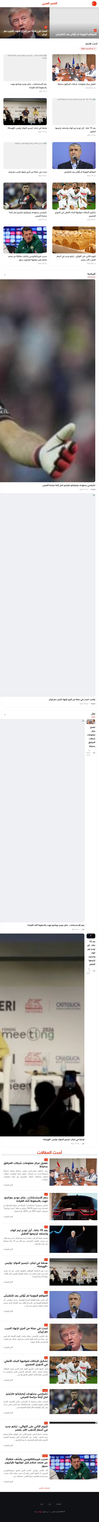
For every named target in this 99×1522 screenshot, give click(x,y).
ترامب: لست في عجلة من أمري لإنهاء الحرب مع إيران (72, 699)
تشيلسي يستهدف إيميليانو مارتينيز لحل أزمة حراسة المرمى (68, 485)
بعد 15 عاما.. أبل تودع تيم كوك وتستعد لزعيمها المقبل (91, 953)
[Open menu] (94, 3)
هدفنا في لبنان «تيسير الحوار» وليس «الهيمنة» (63, 1139)
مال (94, 753)
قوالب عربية (38, 1512)
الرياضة (93, 489)
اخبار (41, 1504)
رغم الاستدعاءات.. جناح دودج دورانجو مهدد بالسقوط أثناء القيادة (56, 925)
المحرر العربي (49, 3)
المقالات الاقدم (44, 1488)
